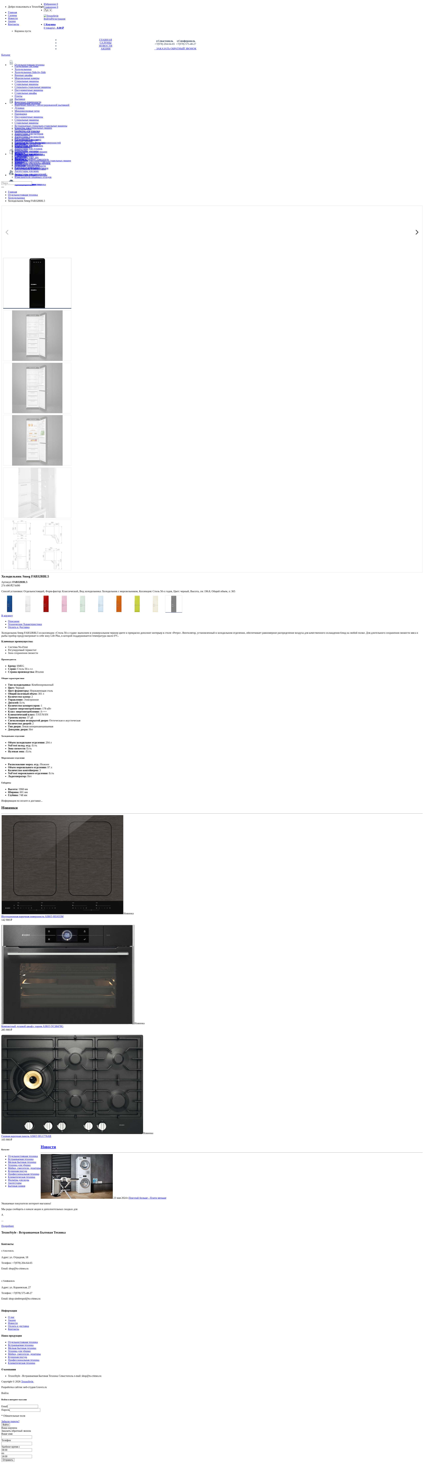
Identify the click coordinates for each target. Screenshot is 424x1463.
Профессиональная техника (23, 1174)
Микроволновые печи (27, 111)
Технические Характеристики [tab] (25, 624)
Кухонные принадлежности (30, 165)
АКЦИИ (105, 48)
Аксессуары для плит (27, 139)
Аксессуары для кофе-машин (31, 151)
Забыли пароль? (10, 1421)
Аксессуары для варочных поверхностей (38, 142)
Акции (12, 1320)
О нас (11, 1317)
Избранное (51, 4)
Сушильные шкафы (26, 93)
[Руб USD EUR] (48, 10)
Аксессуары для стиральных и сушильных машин (43, 160)
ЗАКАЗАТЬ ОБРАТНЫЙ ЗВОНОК (175, 48)
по (2, 1453)
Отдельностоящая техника (23, 1156)
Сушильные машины (26, 84)
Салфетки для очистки (27, 131)
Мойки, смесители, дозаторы (24, 1168)
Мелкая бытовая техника (22, 1162)
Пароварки (21, 114)
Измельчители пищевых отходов (33, 177)
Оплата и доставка (18, 1326)
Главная (12, 12)
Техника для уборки (19, 1165)
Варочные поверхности (28, 102)
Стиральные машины (27, 81)
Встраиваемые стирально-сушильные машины (41, 125)
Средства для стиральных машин (33, 128)
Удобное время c (10, 1446)
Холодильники (23, 69)
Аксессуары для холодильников (33, 163)
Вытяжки (20, 99)
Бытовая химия (16, 1186)
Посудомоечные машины (29, 90)
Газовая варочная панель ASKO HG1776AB (26, 1136)
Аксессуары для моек (27, 171)
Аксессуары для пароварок (30, 154)
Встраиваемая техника (20, 1159)
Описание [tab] (13, 621)
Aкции (12, 21)
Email (4, 1406)
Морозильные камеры (27, 78)
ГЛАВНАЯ (105, 39)
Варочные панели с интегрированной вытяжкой (42, 105)
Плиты (18, 96)
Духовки (19, 108)
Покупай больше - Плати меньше (147, 1197)
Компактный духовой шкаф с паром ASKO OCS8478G (32, 1026)
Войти (47, 18)
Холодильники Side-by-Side (30, 72)
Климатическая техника (21, 1177)
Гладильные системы (26, 66)
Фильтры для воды (18, 1180)
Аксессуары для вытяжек (29, 145)
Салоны (12, 15)
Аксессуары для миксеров (29, 136)
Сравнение (51, 7)
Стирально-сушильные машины (33, 87)
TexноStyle (27, 1381)
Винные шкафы (23, 75)
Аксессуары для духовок (28, 148)
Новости (13, 18)
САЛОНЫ (105, 42)
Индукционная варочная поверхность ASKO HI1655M (32, 916)
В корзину (7, 615)
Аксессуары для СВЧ (26, 157)
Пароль (5, 1409)
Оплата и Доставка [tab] (18, 627)
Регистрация (58, 18)
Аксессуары (15, 1183)
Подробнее (7, 1226)
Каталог (5, 54)
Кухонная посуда (17, 1171)
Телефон (6, 1440)
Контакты (13, 24)
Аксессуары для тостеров (29, 133)
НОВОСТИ (105, 45)
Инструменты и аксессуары (30, 168)
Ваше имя (6, 1433)
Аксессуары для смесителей (30, 174)
